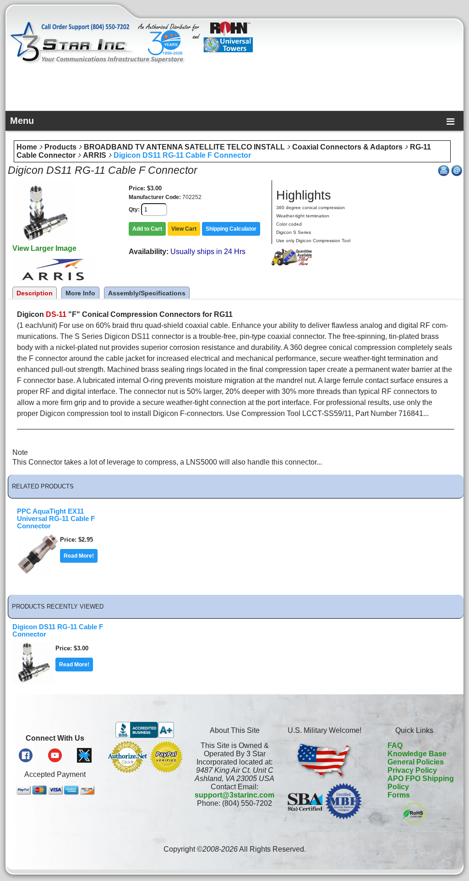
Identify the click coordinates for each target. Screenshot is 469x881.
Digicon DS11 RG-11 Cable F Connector (182, 155)
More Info (80, 293)
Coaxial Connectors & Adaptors (347, 147)
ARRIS (94, 155)
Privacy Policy (412, 770)
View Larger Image (44, 248)
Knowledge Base (417, 754)
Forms (398, 795)
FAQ (395, 745)
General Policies (415, 762)
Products (60, 147)
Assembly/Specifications (146, 293)
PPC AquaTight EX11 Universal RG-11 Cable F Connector (56, 519)
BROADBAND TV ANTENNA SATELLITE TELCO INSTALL (184, 147)
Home (26, 147)
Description (34, 293)
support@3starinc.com (234, 795)
